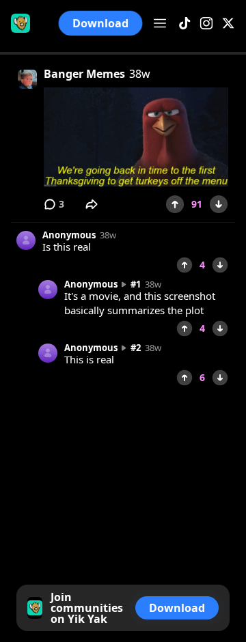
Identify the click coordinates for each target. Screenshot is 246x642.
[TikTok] (184, 23)
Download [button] (100, 23)
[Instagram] (206, 23)
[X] (228, 23)
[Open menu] (159, 23)
